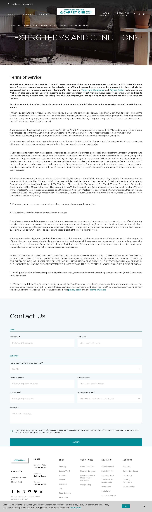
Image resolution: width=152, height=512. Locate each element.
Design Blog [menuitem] (85, 485)
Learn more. (75, 508)
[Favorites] (139, 14)
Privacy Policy (117, 90)
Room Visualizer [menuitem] (87, 467)
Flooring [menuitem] (62, 467)
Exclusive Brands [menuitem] (108, 495)
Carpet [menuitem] (62, 480)
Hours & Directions (104, 14)
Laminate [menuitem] (63, 484)
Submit (76, 442)
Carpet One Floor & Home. (29, 497)
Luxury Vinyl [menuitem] (64, 471)
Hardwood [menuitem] (63, 475)
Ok (125, 506)
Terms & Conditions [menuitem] (127, 481)
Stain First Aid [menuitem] (107, 471)
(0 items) (144, 14)
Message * (14, 407)
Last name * (82, 337)
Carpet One (15, 25)
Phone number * (17, 377)
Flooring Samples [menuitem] (87, 471)
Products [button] (13, 14)
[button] (134, 14)
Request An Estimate (123, 14)
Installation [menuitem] (106, 491)
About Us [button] (44, 14)
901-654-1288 (27, 4)
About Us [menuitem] (127, 467)
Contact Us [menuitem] (127, 475)
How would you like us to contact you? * (26, 363)
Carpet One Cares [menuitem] (130, 471)
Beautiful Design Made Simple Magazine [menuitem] (87, 477)
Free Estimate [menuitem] (65, 493)
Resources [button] (28, 14)
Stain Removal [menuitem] (107, 467)
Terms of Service (98, 290)
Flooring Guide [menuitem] (107, 475)
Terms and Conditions (92, 90)
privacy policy (74, 290)
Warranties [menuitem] (106, 487)
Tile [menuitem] (60, 489)
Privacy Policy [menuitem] (129, 487)
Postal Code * (15, 392)
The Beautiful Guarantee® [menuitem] (107, 481)
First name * (15, 337)
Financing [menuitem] (63, 497)
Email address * (83, 377)
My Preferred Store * (85, 392)
